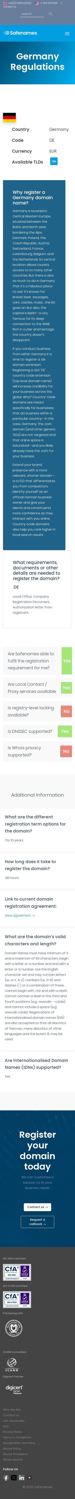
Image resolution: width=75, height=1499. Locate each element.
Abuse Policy (12, 1448)
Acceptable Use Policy (19, 1443)
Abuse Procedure (15, 1454)
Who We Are (12, 1410)
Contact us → (37, 1207)
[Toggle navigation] (67, 33)
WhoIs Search (13, 1460)
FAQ (6, 1426)
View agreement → (20, 915)
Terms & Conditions (17, 1437)
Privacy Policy (12, 1432)
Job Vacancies (14, 1421)
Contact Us (9, 6)
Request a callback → (37, 1222)
